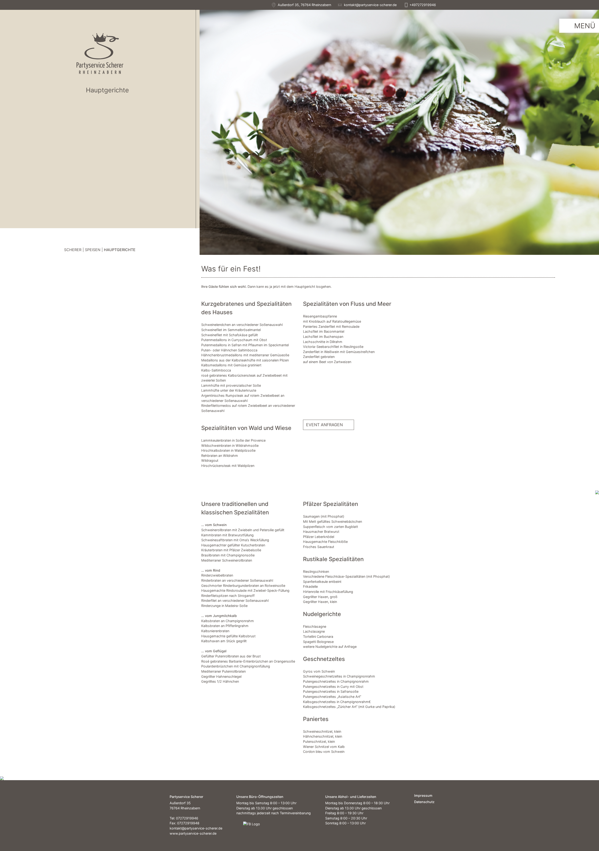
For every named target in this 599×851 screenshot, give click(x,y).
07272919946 (187, 818)
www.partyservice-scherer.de (193, 833)
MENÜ (584, 26)
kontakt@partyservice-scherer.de (370, 5)
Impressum (421, 795)
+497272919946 (422, 5)
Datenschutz (421, 802)
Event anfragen (324, 424)
